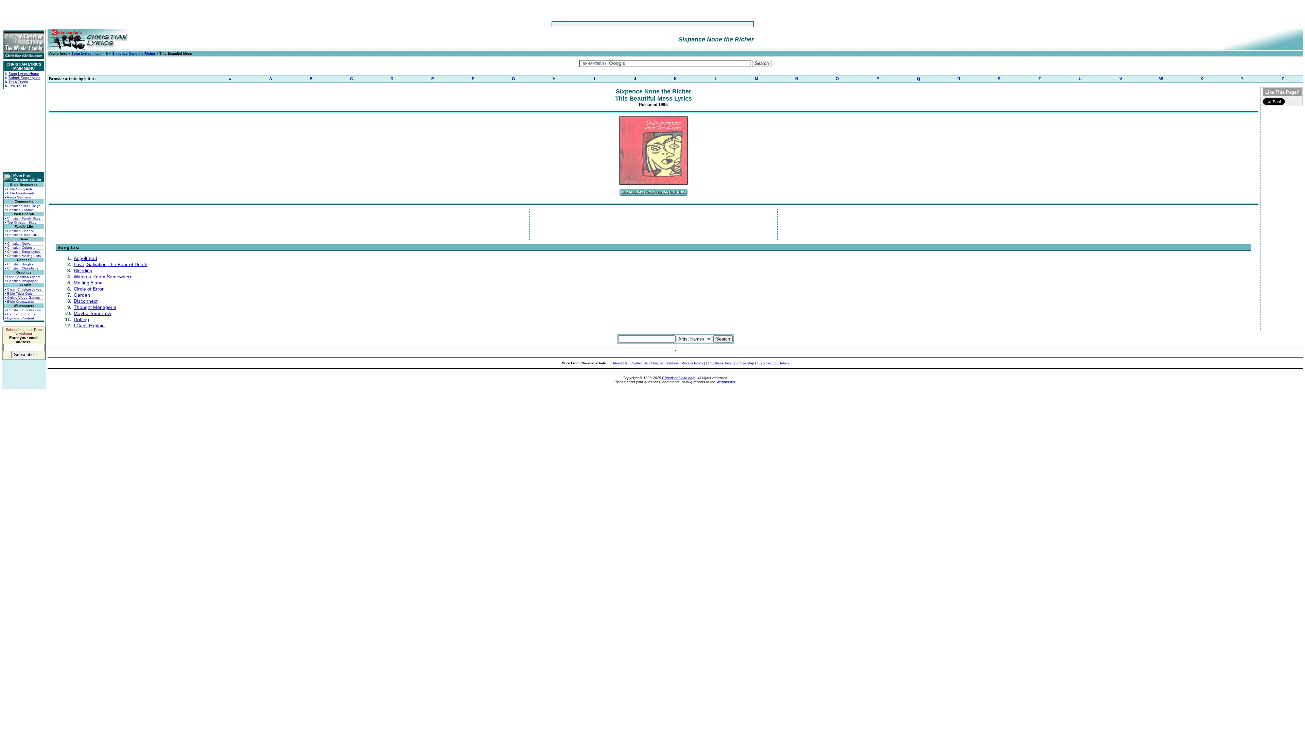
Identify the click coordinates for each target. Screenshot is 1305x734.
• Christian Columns (20, 247)
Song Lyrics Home (23, 74)
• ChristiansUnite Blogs (22, 206)
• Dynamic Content (19, 318)
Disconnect (86, 301)
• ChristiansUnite (22, 235)
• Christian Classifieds (21, 268)
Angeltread (85, 258)
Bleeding (83, 270)
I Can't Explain (89, 325)
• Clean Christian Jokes (23, 289)
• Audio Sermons (18, 197)
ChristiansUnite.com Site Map (731, 363)
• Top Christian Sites (20, 222)
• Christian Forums (19, 210)
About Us (620, 363)
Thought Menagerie (95, 307)
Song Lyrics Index (86, 53)
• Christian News (17, 243)
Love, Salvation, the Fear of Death (110, 264)
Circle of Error (89, 289)
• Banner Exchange (20, 314)
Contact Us (639, 363)
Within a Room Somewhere (103, 276)
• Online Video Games (22, 297)
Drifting (81, 319)
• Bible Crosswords (19, 301)
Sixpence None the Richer (133, 53)
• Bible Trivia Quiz (18, 293)
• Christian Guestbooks (23, 310)
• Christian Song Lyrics (22, 252)
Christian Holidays (665, 363)
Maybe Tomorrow (92, 313)
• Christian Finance (19, 231)
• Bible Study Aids (19, 189)
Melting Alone (88, 282)
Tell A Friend (18, 82)
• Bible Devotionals (19, 193)
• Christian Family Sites (22, 218)
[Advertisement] (631, 24)
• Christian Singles (19, 264)
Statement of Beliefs (773, 363)
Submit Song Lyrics (24, 78)
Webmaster (725, 382)
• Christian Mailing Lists (23, 256)
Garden (82, 295)
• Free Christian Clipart (22, 277)
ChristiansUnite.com (678, 378)
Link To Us (17, 86)
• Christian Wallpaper (21, 281)
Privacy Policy (692, 363)
